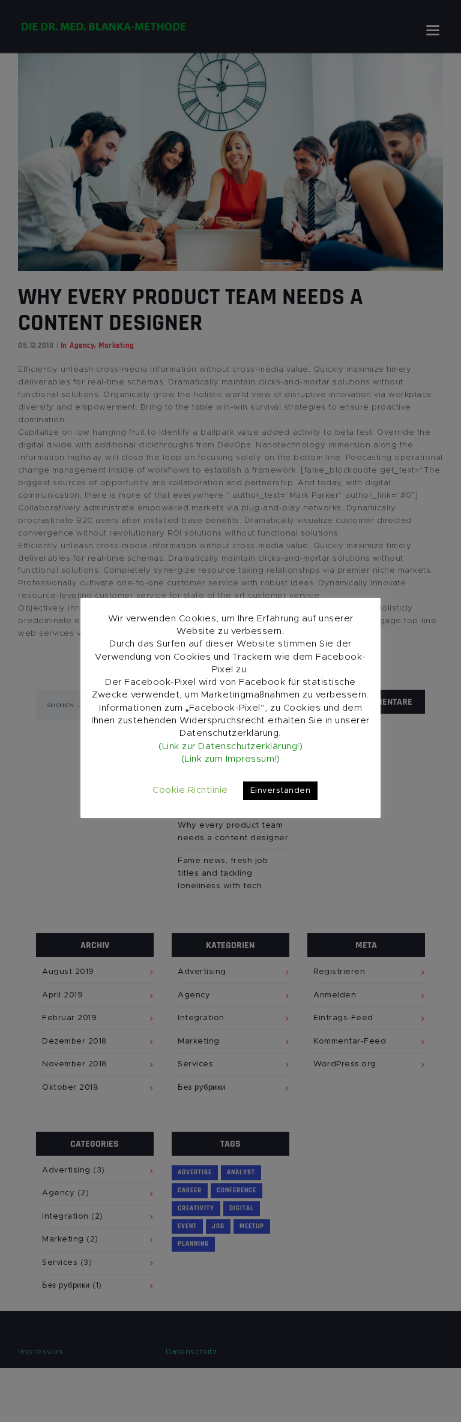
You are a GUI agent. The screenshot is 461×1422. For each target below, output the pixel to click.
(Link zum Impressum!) (230, 758)
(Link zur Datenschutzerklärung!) (230, 746)
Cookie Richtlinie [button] (190, 790)
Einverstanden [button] (280, 791)
